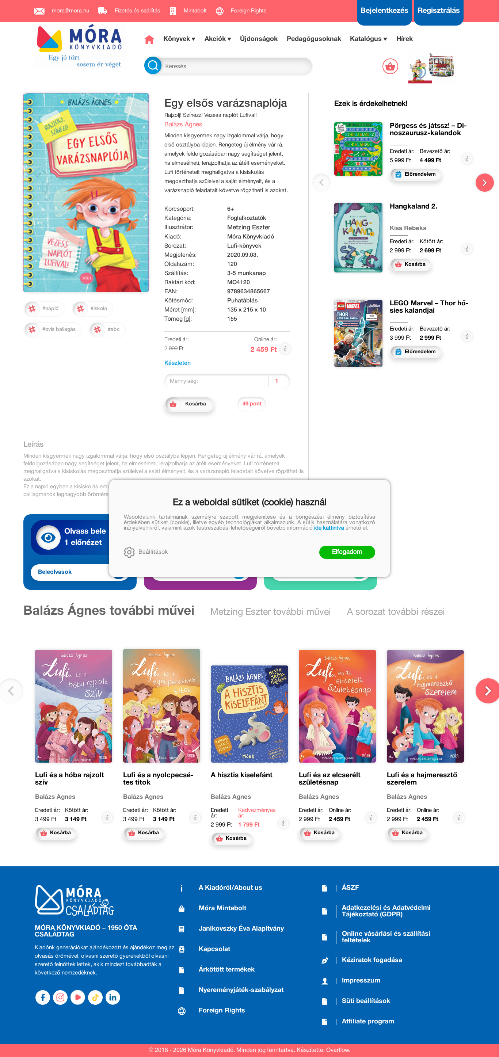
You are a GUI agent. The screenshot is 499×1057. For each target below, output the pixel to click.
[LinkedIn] (113, 997)
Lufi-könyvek (244, 246)
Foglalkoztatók (246, 218)
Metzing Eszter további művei (270, 612)
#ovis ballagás (59, 329)
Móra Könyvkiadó (250, 237)
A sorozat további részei (396, 612)
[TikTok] (95, 997)
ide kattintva (329, 528)
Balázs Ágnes (183, 124)
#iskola (99, 308)
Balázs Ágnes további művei (108, 611)
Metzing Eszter (248, 227)
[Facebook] (42, 997)
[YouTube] (78, 997)
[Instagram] (60, 997)
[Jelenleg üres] (391, 66)
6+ (230, 209)
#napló (50, 308)
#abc (114, 329)
